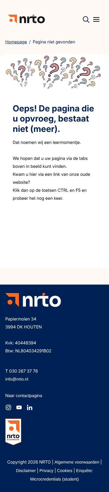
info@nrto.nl (16, 379)
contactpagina (29, 396)
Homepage (16, 41)
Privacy (46, 471)
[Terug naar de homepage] (26, 19)
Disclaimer (26, 471)
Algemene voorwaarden (77, 462)
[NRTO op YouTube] (19, 407)
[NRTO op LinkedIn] (29, 407)
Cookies (65, 471)
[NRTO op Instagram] (8, 407)
